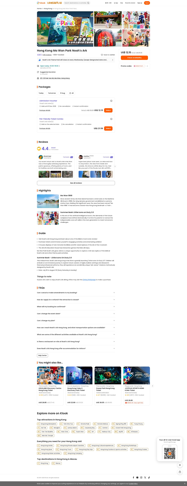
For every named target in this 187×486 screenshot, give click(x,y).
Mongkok (57, 428)
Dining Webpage (89, 280)
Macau (58, 463)
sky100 (121, 432)
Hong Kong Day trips (86, 449)
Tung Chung (138, 424)
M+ (93, 432)
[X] (145, 477)
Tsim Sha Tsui (68, 424)
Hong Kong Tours (65, 449)
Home (39, 8)
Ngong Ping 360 (121, 424)
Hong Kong (48, 8)
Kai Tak (43, 428)
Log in (147, 3)
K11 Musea (134, 432)
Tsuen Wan (80, 432)
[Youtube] (137, 477)
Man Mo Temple (47, 436)
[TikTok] (149, 477)
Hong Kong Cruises (140, 449)
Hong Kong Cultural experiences (102, 445)
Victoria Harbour (102, 424)
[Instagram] (141, 477)
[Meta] (133, 477)
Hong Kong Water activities (51, 453)
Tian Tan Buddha (47, 432)
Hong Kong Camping (75, 453)
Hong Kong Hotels (47, 445)
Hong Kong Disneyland (48, 424)
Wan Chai (64, 432)
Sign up (139, 3)
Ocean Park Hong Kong (123, 428)
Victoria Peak (85, 424)
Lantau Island (72, 428)
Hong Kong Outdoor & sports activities (114, 449)
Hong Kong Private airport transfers (72, 445)
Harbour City (106, 432)
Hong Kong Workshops (128, 445)
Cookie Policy (133, 484)
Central (104, 428)
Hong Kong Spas (46, 449)
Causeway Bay (90, 428)
